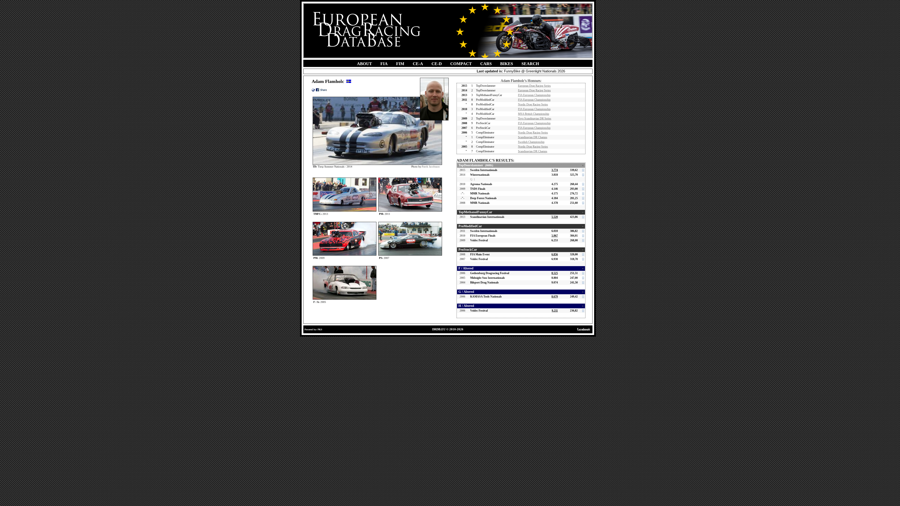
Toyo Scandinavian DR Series (534, 118)
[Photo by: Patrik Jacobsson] (344, 179)
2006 (462, 273)
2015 (462, 170)
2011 (462, 231)
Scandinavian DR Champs (532, 137)
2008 (462, 203)
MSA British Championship (533, 113)
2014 (462, 174)
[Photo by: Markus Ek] (344, 223)
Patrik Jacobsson (431, 166)
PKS (320, 329)
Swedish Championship (531, 142)
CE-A (418, 63)
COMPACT (461, 63)
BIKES (506, 63)
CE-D (436, 63)
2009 (462, 188)
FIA (384, 63)
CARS (486, 63)
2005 (462, 277)
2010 (462, 184)
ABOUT (364, 63)
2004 (462, 282)
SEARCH (530, 63)
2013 (462, 217)
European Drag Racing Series (534, 85)
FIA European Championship (534, 95)
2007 (462, 259)
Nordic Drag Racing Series (533, 104)
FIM (400, 63)
